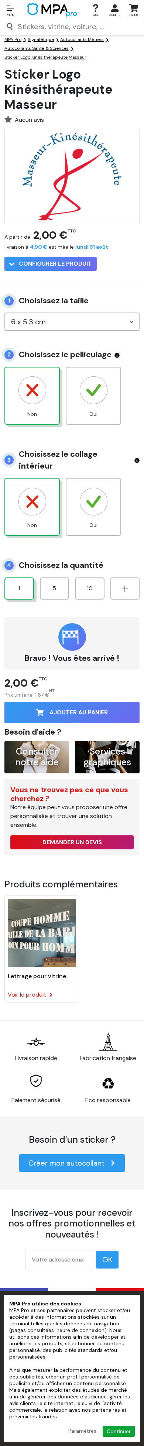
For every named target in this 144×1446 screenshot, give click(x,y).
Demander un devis (72, 842)
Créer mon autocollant (66, 1163)
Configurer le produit (54, 264)
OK (107, 1259)
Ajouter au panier (78, 712)
